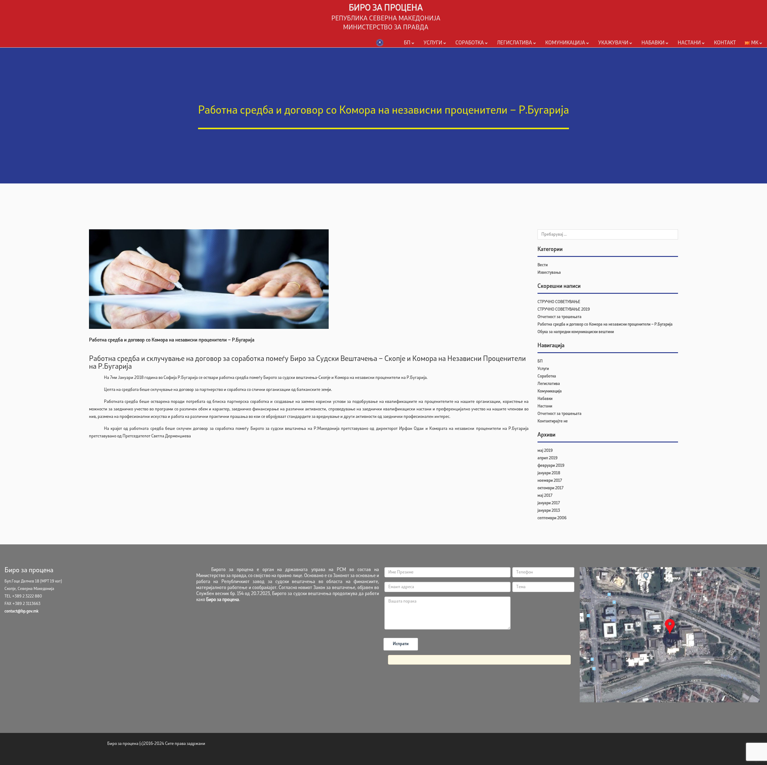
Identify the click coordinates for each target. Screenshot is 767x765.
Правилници (508, 52)
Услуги (433, 43)
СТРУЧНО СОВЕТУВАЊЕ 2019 (563, 309)
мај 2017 (544, 496)
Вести (542, 265)
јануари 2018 (548, 473)
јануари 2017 (548, 503)
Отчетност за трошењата (559, 317)
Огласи (551, 52)
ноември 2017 (549, 481)
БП (407, 43)
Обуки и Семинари (694, 52)
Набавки (653, 43)
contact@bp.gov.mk (21, 611)
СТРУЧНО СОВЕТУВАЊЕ (558, 302)
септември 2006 (552, 518)
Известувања (549, 273)
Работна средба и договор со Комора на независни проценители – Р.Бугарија (605, 324)
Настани (689, 43)
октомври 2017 (550, 488)
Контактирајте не (552, 421)
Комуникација (565, 43)
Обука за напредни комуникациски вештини (575, 332)
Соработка (469, 43)
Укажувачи (613, 43)
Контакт (725, 43)
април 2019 (547, 458)
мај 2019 (545, 451)
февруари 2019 (550, 466)
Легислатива (514, 43)
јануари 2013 (548, 511)
